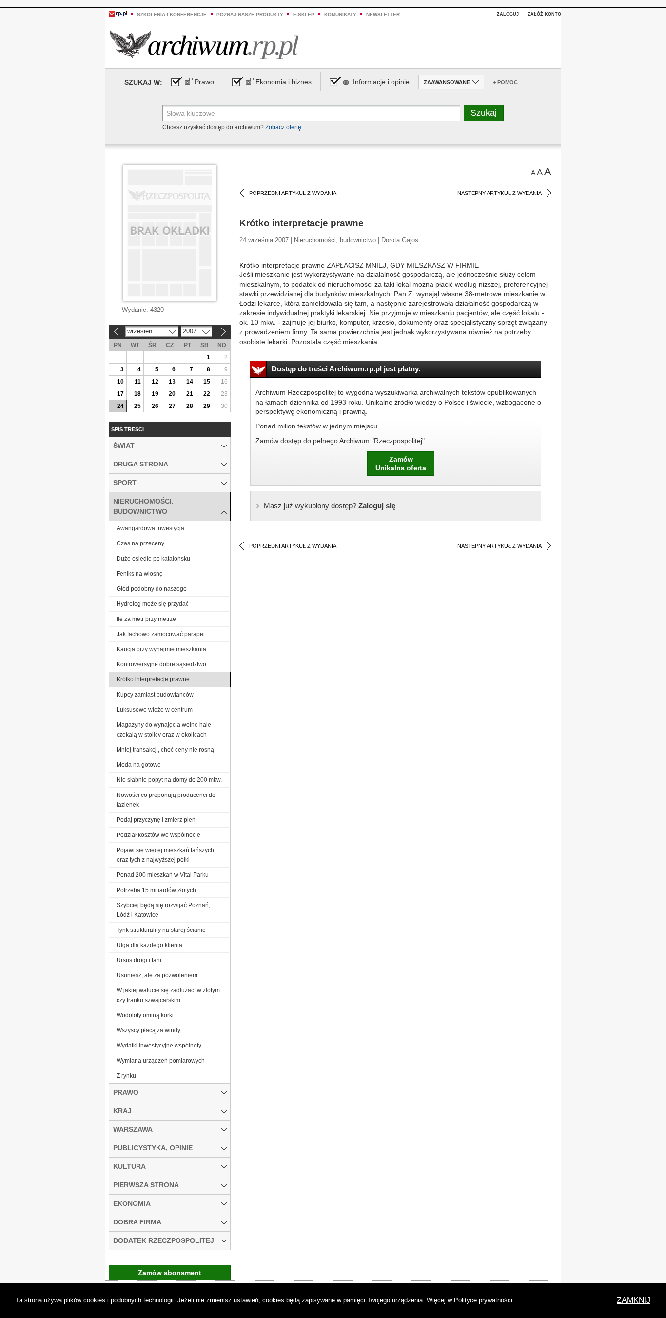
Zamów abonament (169, 1273)
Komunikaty (340, 14)
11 (138, 381)
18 (137, 393)
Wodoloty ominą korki (145, 1015)
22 (206, 393)
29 (206, 406)
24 (120, 406)
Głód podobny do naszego (152, 588)
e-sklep (303, 14)
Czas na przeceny (140, 543)
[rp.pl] (118, 13)
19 (155, 393)
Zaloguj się (329, 506)
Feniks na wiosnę (140, 573)
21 (189, 393)
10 (120, 381)
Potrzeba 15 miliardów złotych (156, 890)
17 (120, 393)
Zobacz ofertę (283, 127)
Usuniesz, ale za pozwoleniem (157, 975)
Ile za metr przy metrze (146, 619)
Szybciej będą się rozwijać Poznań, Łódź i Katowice (163, 910)
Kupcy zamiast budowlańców (155, 694)
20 (172, 393)
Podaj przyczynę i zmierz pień (156, 819)
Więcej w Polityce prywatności (469, 1300)
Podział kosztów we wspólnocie (158, 835)
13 (172, 381)
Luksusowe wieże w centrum (155, 709)
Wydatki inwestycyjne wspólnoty (159, 1045)
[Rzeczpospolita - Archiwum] (204, 44)
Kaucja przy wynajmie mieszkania (161, 649)
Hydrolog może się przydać (153, 604)
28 (189, 406)
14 (189, 381)
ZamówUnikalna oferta (400, 463)
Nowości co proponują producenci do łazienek (166, 800)
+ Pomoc (505, 82)
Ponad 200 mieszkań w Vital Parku (163, 875)
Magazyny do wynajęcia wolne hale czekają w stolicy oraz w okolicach (164, 729)
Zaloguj (508, 14)
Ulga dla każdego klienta (149, 945)
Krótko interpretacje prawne (153, 679)
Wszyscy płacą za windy (148, 1030)
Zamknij (633, 1300)
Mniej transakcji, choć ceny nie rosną (165, 749)
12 (155, 381)
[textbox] (311, 113)
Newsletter (383, 14)
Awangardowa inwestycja (150, 528)
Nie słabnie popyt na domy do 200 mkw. (169, 779)
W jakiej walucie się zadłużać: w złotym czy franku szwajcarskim (168, 995)
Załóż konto (544, 14)
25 (137, 406)
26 (155, 406)
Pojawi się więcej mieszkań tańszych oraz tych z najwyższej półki (165, 855)
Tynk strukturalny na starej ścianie (161, 930)
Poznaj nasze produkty (249, 14)
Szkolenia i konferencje (172, 14)
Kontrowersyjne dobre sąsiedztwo (161, 664)
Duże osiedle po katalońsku (153, 558)
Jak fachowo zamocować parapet (161, 634)
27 (172, 406)
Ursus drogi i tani (139, 960)
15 (206, 381)
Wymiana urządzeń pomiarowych (161, 1060)
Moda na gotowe (139, 764)
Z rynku (126, 1075)
